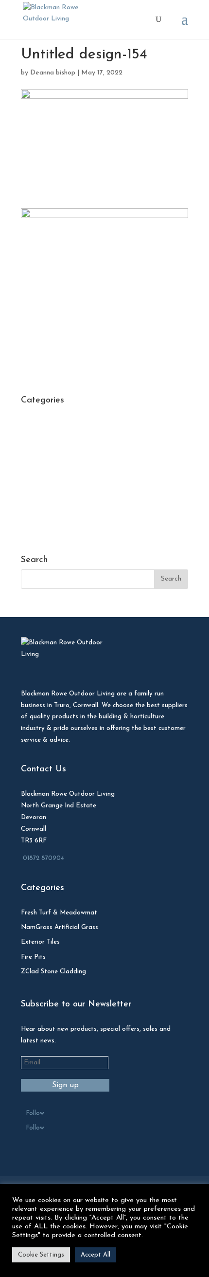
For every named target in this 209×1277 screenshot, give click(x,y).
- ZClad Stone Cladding (57, 505)
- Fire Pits (36, 445)
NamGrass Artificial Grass (59, 927)
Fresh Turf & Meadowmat (59, 913)
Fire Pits (33, 957)
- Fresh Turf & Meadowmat (62, 460)
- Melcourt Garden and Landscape (73, 475)
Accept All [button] (95, 1255)
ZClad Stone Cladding (53, 971)
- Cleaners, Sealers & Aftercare (69, 415)
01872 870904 (43, 858)
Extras (31, 520)
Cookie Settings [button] (41, 1255)
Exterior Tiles (40, 942)
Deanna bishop (52, 72)
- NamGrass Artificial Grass (62, 490)
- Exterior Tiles (43, 430)
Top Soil (33, 535)
